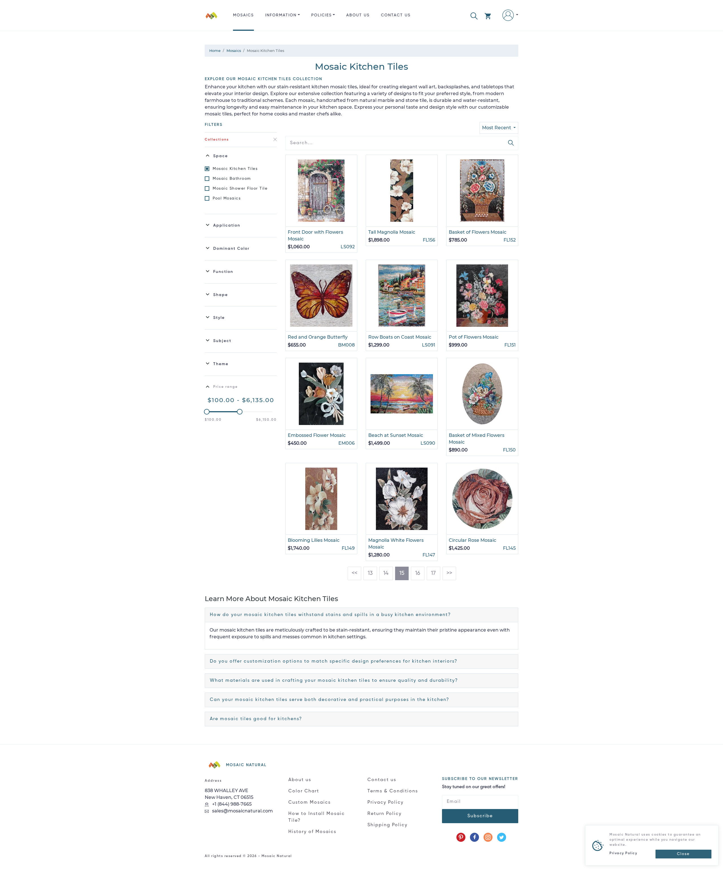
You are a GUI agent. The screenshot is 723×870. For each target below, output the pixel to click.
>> (449, 573)
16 (417, 573)
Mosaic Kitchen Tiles (235, 169)
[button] (474, 15)
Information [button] (281, 15)
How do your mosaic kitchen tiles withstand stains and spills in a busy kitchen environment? (330, 615)
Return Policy (384, 814)
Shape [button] (220, 295)
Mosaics (243, 15)
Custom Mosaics (309, 802)
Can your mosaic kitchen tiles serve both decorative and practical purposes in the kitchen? (329, 700)
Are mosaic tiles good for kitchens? (256, 719)
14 (386, 573)
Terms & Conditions (392, 791)
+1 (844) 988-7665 (231, 804)
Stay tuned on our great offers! (473, 787)
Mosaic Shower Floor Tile (240, 188)
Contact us (396, 15)
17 (433, 573)
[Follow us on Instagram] (488, 837)
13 (370, 573)
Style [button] (219, 318)
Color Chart (303, 791)
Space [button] (220, 156)
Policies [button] (321, 15)
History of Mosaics (312, 832)
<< (354, 573)
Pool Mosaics (227, 198)
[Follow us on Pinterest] (461, 837)
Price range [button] (225, 387)
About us (358, 15)
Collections (217, 139)
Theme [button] (220, 364)
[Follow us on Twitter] (501, 837)
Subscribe (480, 816)
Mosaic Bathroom (232, 179)
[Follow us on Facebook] (474, 837)
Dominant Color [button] (231, 249)
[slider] (207, 412)
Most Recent (497, 127)
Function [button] (223, 272)
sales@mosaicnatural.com (242, 811)
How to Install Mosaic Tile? (316, 817)
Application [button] (226, 225)
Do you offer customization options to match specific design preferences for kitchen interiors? (334, 661)
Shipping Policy (387, 825)
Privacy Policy (385, 802)
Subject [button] (222, 341)
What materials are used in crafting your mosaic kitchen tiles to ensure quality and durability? (334, 680)
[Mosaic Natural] (211, 20)
